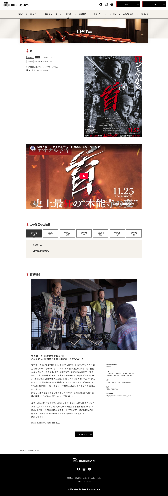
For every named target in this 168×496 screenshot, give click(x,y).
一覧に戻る (83, 434)
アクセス (153, 4)
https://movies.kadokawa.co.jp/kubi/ (118, 396)
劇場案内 (82, 14)
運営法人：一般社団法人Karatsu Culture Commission (84, 478)
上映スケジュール (50, 14)
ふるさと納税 (128, 14)
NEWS (127, 4)
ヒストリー (98, 14)
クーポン (112, 14)
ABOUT (33, 14)
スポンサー (145, 14)
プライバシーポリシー (84, 482)
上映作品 (67, 14)
